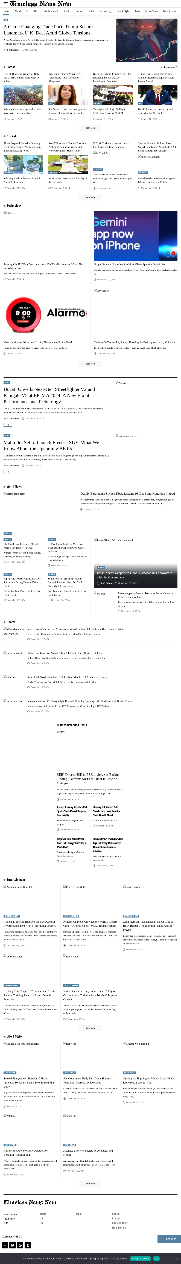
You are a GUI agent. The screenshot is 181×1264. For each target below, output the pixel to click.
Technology (14, 205)
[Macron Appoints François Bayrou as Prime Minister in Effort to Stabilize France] (104, 602)
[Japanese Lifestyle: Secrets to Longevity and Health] (90, 1130)
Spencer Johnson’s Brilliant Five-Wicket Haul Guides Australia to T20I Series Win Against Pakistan (157, 147)
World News (14, 486)
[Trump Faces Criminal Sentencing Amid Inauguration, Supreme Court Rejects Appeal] (158, 95)
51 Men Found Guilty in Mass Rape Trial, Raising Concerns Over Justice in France (66, 548)
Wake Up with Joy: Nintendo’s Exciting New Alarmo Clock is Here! (38, 342)
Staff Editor (13, 49)
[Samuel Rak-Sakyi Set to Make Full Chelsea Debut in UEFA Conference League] (14, 683)
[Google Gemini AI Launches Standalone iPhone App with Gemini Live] (135, 236)
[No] (176, 1258)
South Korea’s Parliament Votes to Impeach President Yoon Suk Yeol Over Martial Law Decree (65, 582)
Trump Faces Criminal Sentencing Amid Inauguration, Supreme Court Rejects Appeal (156, 78)
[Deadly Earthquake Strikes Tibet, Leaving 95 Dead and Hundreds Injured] (39, 513)
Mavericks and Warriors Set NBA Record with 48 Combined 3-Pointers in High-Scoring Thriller (75, 629)
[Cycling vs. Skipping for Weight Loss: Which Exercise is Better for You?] (150, 1058)
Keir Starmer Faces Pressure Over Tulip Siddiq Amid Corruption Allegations (65, 78)
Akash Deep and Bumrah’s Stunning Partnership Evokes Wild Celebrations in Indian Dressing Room (22, 147)
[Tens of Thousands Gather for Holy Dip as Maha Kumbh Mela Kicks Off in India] (23, 95)
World (97, 104)
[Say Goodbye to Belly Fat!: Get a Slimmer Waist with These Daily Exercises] (90, 1058)
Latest (11, 67)
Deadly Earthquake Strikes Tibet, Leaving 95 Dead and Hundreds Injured (127, 493)
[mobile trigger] (7, 3)
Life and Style (120, 1223)
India (7, 104)
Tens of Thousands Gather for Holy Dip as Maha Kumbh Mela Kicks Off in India (22, 78)
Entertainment (16, 879)
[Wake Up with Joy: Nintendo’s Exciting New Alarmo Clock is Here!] (45, 314)
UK (51, 104)
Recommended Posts (73, 725)
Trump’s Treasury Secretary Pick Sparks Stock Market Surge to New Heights (72, 811)
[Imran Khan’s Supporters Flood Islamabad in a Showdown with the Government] (135, 563)
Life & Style (14, 1036)
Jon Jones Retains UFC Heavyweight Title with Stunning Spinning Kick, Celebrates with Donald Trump (79, 701)
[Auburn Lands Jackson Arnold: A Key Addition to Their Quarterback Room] (14, 659)
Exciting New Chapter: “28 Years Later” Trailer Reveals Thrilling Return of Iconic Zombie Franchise (30, 995)
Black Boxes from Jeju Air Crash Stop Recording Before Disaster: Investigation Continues (112, 78)
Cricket (11, 136)
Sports (11, 622)
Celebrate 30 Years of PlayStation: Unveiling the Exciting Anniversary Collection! (135, 342)
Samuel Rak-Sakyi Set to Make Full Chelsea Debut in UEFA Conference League (67, 677)
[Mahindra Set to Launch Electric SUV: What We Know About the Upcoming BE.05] (146, 456)
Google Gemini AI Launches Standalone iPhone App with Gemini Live (129, 264)
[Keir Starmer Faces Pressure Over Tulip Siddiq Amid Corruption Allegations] (68, 95)
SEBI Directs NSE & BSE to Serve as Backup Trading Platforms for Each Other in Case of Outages (88, 779)
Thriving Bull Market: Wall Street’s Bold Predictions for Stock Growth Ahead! (106, 811)
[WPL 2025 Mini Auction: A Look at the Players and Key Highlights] (113, 161)
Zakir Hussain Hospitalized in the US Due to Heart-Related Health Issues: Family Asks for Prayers (148, 925)
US (6, 20)
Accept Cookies (141, 1258)
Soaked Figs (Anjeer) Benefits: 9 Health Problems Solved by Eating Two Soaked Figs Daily (29, 1082)
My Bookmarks (167, 67)
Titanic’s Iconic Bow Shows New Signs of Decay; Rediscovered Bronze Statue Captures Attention (108, 845)
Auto (7, 382)
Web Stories (119, 1227)
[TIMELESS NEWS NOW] (41, 3)
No (156, 1258)
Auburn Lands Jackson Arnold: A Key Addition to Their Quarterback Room (65, 653)
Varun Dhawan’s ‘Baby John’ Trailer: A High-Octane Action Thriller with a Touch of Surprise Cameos (90, 995)
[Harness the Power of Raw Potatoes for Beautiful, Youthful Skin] (31, 1130)
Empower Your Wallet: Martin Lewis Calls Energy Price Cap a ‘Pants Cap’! (71, 843)
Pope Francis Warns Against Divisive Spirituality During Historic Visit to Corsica (22, 582)
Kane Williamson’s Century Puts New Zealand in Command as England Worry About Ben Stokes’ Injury (67, 147)
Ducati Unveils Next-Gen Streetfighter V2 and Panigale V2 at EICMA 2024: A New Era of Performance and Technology (49, 395)
